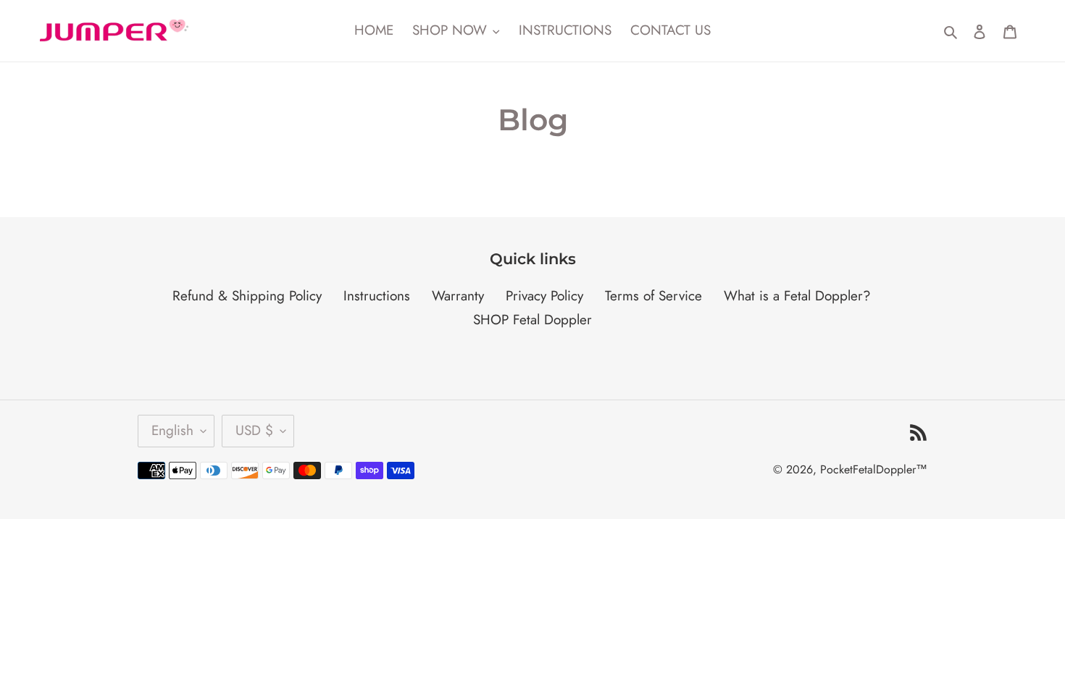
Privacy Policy (544, 295)
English (172, 430)
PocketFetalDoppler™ (873, 469)
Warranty (458, 295)
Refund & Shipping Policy (247, 295)
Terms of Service (653, 295)
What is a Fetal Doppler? (797, 295)
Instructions (376, 295)
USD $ (254, 430)
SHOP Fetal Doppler (532, 319)
